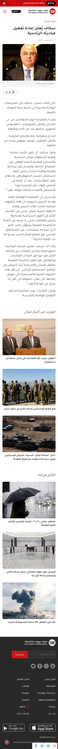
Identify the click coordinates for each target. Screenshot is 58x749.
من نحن (52, 714)
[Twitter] (42, 745)
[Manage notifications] (6, 742)
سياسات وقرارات (46, 693)
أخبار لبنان (50, 21)
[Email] (54, 745)
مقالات (25, 686)
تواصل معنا (23, 714)
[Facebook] (36, 745)
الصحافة (51, 686)
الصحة (25, 700)
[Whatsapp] (48, 745)
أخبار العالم (23, 679)
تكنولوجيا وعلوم (47, 700)
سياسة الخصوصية (48, 737)
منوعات (25, 693)
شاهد (22, 707)
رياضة (52, 707)
